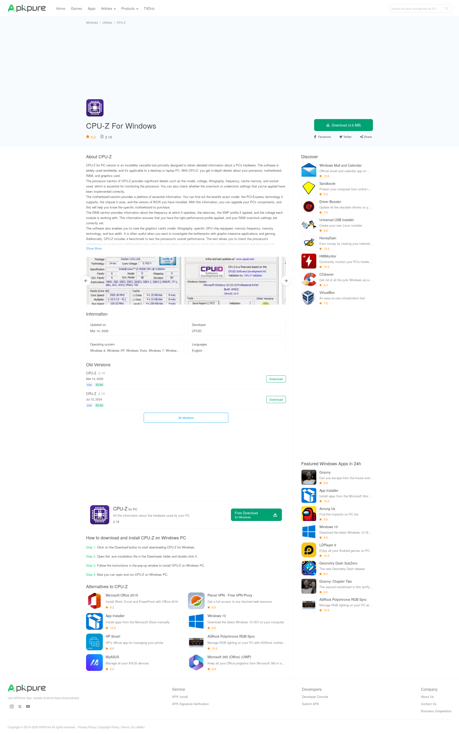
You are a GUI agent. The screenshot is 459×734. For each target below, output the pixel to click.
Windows (92, 22)
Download (276, 379)
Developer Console (315, 696)
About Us (427, 696)
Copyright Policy (108, 727)
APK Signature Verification (190, 703)
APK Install (180, 696)
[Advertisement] (229, 61)
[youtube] (28, 706)
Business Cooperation (436, 711)
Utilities (107, 22)
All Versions (186, 418)
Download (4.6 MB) (346, 125)
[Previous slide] (86, 280)
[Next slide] (286, 280)
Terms (125, 727)
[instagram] (12, 706)
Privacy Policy (87, 727)
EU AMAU (138, 727)
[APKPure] (27, 8)
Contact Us (429, 703)
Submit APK (310, 703)
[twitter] (20, 706)
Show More (94, 248)
